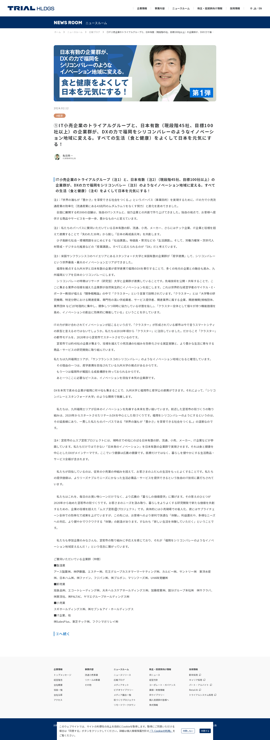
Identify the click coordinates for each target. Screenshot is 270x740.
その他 (88, 684)
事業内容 (160, 8)
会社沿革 (58, 694)
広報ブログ (94, 32)
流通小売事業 (91, 674)
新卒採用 (193, 674)
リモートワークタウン (124, 704)
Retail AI (193, 689)
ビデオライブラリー (123, 689)
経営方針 (153, 679)
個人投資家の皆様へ (159, 699)
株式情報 (153, 704)
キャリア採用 (195, 679)
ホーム (57, 32)
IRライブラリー (157, 694)
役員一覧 (58, 689)
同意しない (188, 730)
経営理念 (58, 679)
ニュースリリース (122, 674)
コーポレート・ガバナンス (162, 684)
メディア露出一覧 (122, 694)
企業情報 (142, 8)
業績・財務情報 (157, 689)
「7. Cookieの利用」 (161, 731)
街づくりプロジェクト (125, 699)
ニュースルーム (181, 8)
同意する (205, 730)
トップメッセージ (62, 674)
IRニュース (154, 674)
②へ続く (63, 633)
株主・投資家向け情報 (209, 8)
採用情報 (235, 8)
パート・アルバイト (199, 684)
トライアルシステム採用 (201, 694)
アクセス (58, 699)
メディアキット (121, 684)
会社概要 (58, 684)
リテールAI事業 (92, 679)
